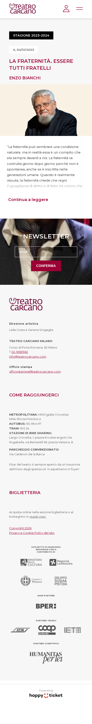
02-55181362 (19, 352)
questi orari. (37, 516)
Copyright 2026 (20, 528)
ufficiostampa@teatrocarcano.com (35, 371)
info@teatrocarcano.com (27, 356)
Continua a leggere (28, 199)
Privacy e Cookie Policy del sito (31, 533)
